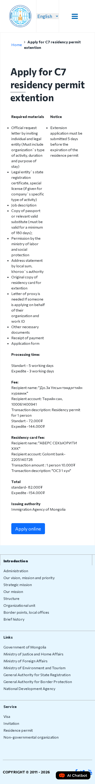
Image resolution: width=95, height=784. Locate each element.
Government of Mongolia (24, 647)
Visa (6, 716)
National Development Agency (29, 688)
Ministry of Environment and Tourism (34, 668)
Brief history (13, 619)
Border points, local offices (26, 612)
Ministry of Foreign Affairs (25, 661)
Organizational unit (19, 605)
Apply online (28, 528)
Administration (15, 571)
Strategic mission (17, 584)
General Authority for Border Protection (37, 681)
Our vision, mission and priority (29, 577)
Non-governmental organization (31, 737)
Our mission (13, 591)
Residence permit (18, 730)
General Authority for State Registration (37, 674)
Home (16, 44)
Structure (11, 598)
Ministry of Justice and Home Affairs (33, 654)
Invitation (11, 723)
